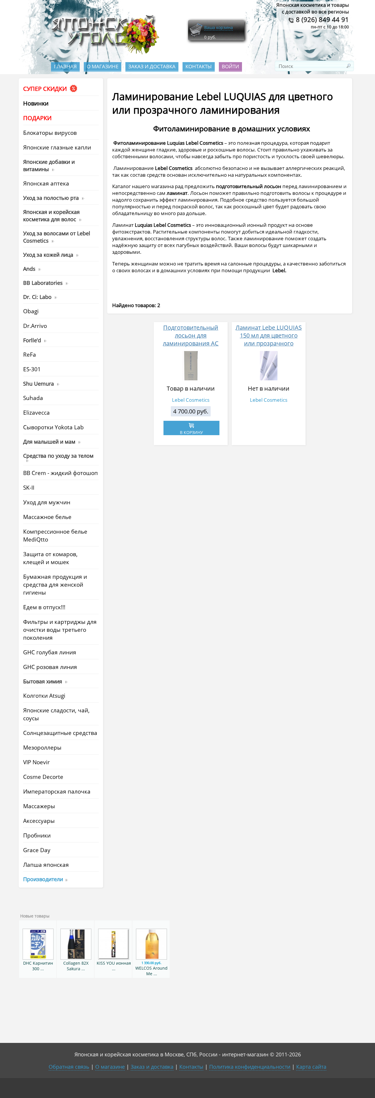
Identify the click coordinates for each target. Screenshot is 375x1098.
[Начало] (103, 53)
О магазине (102, 66)
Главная (65, 66)
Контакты (198, 66)
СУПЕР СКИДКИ (45, 89)
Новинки (36, 103)
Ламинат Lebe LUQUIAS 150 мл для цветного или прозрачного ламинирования (269, 339)
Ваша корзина (218, 27)
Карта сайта (311, 1066)
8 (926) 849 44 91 (321, 19)
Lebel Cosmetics (190, 399)
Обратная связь (69, 1066)
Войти (230, 66)
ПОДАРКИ (37, 118)
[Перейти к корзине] (196, 36)
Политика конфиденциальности (249, 1066)
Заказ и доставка (151, 66)
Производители (43, 879)
